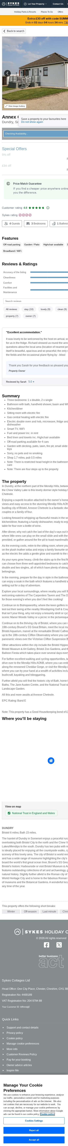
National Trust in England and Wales (33, 813)
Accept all (34, 1140)
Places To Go (47, 12)
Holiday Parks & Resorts (25, 12)
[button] (7, 73)
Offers (60, 12)
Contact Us (58, 4)
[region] (34, 1110)
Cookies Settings (34, 1121)
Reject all (34, 1130)
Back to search (15, 31)
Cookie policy (47, 1114)
